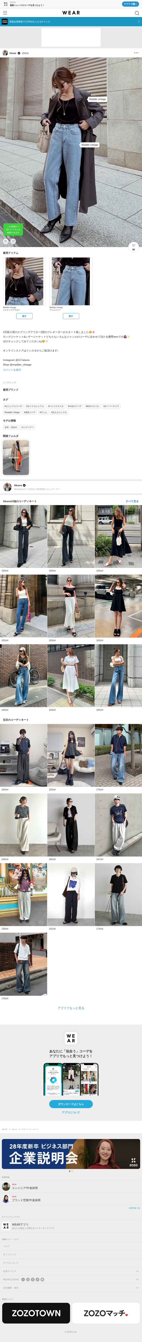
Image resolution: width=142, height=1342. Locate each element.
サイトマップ (9, 1254)
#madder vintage (12, 412)
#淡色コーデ (29, 412)
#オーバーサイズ (111, 406)
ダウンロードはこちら (71, 1104)
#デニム (43, 412)
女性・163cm (11, 427)
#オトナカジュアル (35, 406)
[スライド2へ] (72, 1171)
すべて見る (132, 501)
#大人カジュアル (59, 412)
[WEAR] (71, 13)
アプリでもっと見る (71, 1008)
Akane (14, 1129)
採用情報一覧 (134, 1208)
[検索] (137, 13)
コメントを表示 (12, 369)
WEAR (4, 1129)
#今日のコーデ (74, 406)
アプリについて (71, 1112)
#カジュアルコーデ (13, 406)
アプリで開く (130, 4)
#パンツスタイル (56, 406)
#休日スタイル (92, 406)
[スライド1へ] (69, 1171)
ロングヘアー (27, 427)
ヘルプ (6, 1246)
